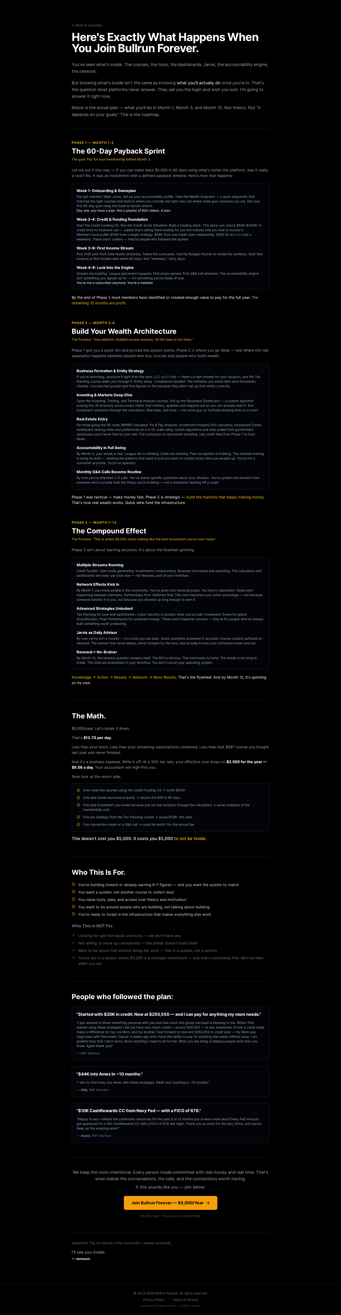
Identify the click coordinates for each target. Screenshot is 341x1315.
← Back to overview (87, 25)
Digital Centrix (167, 1305)
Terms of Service (185, 1300)
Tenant (196, 1305)
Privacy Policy (153, 1300)
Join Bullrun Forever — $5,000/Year (167, 1202)
